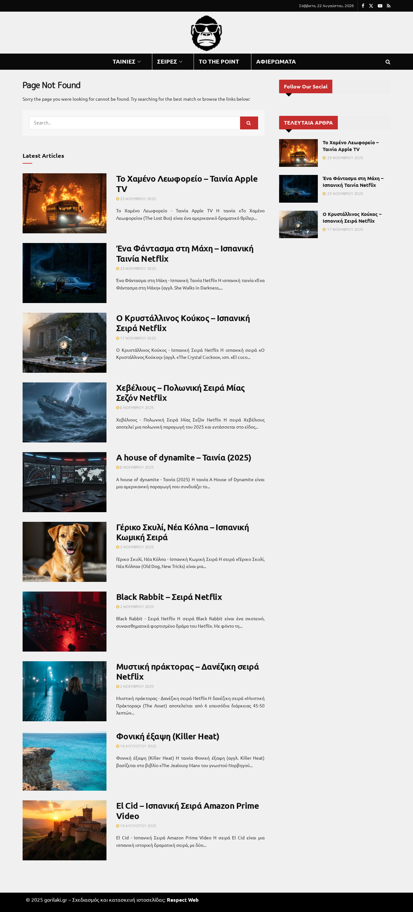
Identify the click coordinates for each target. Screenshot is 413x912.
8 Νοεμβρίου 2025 (136, 407)
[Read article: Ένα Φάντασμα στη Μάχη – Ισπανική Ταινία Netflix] (64, 273)
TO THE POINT (219, 61)
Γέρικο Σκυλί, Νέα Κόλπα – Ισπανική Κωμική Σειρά (182, 532)
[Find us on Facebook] (363, 6)
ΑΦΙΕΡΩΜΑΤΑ (276, 61)
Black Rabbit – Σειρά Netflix (169, 596)
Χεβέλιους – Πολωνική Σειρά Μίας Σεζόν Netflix (180, 392)
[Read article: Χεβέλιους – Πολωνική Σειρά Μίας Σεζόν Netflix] (64, 412)
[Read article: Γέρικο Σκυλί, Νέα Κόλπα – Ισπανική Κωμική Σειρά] (64, 552)
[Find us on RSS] (388, 6)
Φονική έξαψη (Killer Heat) (167, 736)
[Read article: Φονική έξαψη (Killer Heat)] (64, 761)
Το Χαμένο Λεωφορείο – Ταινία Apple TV (186, 183)
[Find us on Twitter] (371, 6)
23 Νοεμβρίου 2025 (137, 198)
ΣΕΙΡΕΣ (167, 61)
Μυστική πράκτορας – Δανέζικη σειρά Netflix (187, 671)
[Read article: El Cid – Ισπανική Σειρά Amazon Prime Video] (64, 830)
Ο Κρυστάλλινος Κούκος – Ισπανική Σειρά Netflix (183, 322)
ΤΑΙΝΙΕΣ (124, 61)
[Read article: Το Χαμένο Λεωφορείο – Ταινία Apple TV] (64, 203)
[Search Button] (388, 62)
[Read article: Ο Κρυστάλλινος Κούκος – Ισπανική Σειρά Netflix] (64, 343)
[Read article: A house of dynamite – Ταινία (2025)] (64, 482)
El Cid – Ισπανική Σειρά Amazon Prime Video (187, 810)
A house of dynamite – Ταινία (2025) (183, 457)
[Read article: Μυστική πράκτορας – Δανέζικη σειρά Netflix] (64, 691)
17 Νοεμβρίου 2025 (137, 338)
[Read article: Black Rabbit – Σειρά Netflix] (64, 622)
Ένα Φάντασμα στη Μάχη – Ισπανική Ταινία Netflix (184, 253)
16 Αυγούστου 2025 (137, 746)
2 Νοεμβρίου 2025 (136, 547)
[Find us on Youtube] (380, 6)
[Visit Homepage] (207, 32)
